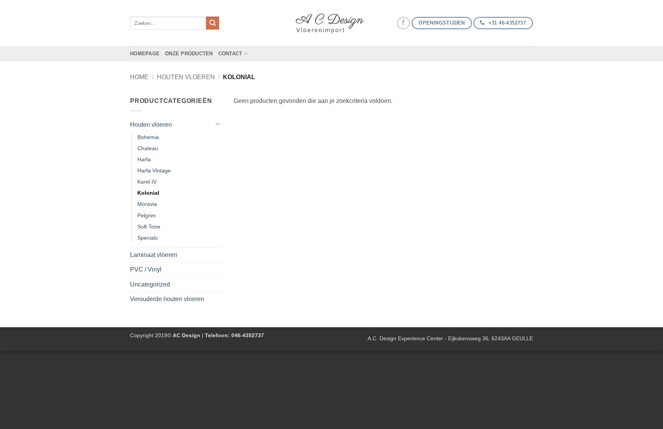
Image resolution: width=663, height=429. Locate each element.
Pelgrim (146, 215)
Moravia (147, 204)
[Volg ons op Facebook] (403, 23)
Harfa (144, 159)
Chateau (147, 148)
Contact (230, 53)
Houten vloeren (186, 77)
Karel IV (147, 182)
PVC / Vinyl (146, 269)
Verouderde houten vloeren (167, 299)
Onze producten (189, 53)
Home (139, 77)
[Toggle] (217, 124)
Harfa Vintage (154, 170)
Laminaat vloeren (153, 255)
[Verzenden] (212, 23)
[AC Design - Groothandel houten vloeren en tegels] (331, 23)
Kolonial (148, 193)
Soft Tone (148, 227)
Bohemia (148, 137)
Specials (147, 238)
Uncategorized (150, 284)
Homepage (145, 53)
